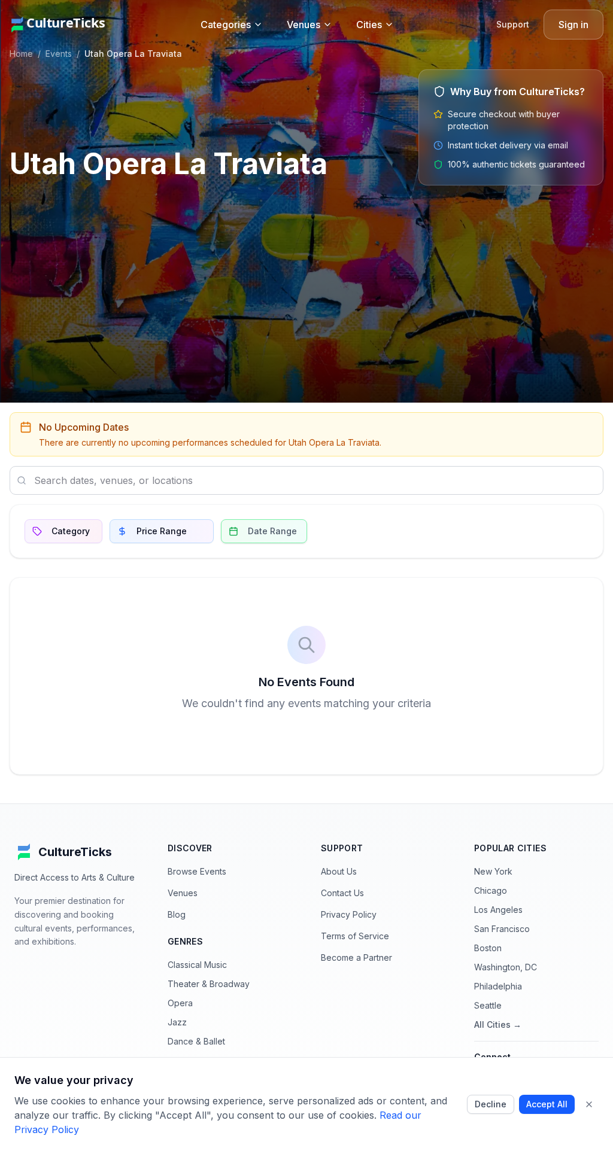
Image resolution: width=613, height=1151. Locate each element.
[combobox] (306, 480)
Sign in (573, 25)
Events (58, 53)
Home (21, 53)
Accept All (547, 1104)
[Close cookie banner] (589, 1104)
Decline (490, 1104)
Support (512, 24)
